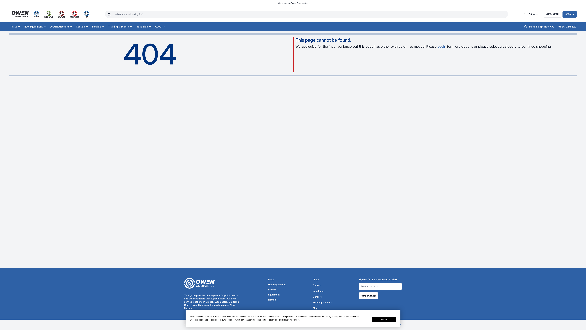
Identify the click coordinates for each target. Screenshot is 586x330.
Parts (14, 26)
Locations (318, 291)
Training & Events (118, 26)
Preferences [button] (294, 320)
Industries (142, 26)
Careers (317, 296)
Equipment (274, 294)
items (533, 14)
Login (442, 46)
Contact (317, 285)
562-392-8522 (567, 26)
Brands (272, 289)
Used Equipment (59, 26)
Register (552, 14)
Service (96, 26)
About (158, 26)
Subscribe (368, 295)
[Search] (109, 14)
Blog (315, 308)
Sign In (569, 14)
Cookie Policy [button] (230, 320)
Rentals (80, 26)
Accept (384, 320)
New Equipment (33, 26)
